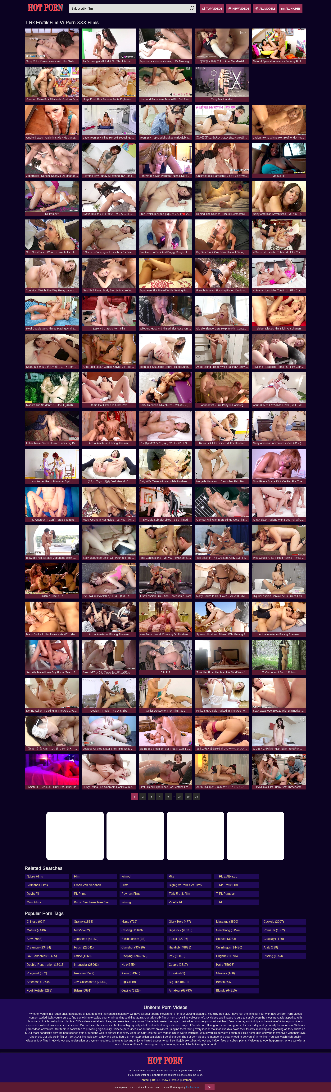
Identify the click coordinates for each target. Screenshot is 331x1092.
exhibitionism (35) (133, 938)
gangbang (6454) (228, 930)
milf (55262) (82, 930)
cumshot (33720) (133, 947)
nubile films (35, 876)
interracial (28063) (86, 964)
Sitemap (186, 1079)
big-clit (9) (128, 982)
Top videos (214, 8)
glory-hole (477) (180, 921)
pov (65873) (177, 956)
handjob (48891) (180, 947)
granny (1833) (83, 921)
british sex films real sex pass (95, 902)
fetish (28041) (84, 947)
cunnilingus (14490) (229, 947)
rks (171, 876)
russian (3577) (84, 973)
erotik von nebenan (87, 885)
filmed (125, 876)
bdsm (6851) (82, 990)
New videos (241, 8)
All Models (267, 8)
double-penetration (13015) (46, 964)
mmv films (34, 902)
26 (196, 796)
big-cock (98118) (180, 930)
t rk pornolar (225, 893)
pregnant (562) (37, 973)
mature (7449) (36, 930)
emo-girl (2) (177, 973)
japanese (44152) (86, 938)
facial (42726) (178, 938)
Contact (144, 1079)
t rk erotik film (227, 885)
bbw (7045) (34, 938)
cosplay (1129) (274, 938)
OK (209, 1087)
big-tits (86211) (180, 982)
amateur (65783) (180, 990)
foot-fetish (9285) (39, 990)
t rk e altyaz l (226, 876)
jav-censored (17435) (42, 956)
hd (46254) (129, 964)
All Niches (293, 8)
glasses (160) (225, 973)
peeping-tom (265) (134, 956)
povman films (130, 893)
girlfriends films (37, 885)
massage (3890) (227, 921)
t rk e (221, 902)
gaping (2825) (131, 990)
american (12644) (39, 982)
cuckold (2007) (274, 921)
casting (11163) (132, 930)
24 (179, 796)
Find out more (193, 1087)
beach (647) (224, 982)
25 (188, 796)
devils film (34, 893)
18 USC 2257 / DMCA (165, 1079)
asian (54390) (130, 973)
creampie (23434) (39, 947)
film (76, 876)
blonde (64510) (226, 990)
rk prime (80, 893)
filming (126, 902)
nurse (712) (129, 921)
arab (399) (271, 947)
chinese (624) (36, 921)
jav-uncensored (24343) (90, 982)
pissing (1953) (273, 956)
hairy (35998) (225, 964)
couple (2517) (178, 964)
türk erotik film (179, 893)
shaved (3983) (226, 938)
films (125, 885)
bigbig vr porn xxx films (185, 885)
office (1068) (83, 956)
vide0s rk (176, 902)
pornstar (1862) (274, 930)
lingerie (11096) (227, 956)
